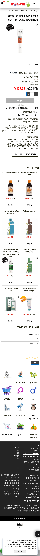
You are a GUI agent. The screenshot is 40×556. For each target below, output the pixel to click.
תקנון (17, 453)
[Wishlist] (6, 3)
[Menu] (38, 3)
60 (33, 198)
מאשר (20, 552)
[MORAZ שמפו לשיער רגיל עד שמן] (10, 311)
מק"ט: (35, 77)
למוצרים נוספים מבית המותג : (28, 73)
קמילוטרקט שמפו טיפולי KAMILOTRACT (29, 251)
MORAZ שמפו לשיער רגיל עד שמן (11, 289)
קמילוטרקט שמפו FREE (29, 211)
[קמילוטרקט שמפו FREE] (29, 234)
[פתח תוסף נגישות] (37, 534)
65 (13, 276)
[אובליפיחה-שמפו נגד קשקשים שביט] (29, 195)
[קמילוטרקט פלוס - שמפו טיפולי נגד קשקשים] (10, 234)
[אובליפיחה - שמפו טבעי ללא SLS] (10, 195)
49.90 (29, 237)
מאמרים (17, 450)
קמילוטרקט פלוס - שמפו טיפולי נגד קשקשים (11, 212)
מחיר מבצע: (31, 88)
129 (32, 84)
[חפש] (34, 3)
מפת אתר (36, 459)
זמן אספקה (16, 456)
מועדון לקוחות (35, 448)
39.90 (28, 198)
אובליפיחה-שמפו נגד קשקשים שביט (29, 173)
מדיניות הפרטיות (32, 548)
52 (9, 275)
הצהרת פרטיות (35, 467)
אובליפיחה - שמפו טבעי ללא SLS (10, 172)
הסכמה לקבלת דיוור (33, 470)
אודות (37, 445)
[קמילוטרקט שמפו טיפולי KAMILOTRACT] (29, 273)
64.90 (33, 314)
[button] (29, 205)
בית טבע (36, 451)
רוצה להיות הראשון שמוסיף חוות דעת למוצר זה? (22, 108)
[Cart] (2, 3)
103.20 (20, 88)
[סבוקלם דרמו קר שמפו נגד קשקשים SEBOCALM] (29, 311)
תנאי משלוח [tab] (17, 154)
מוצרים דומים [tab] (31, 154)
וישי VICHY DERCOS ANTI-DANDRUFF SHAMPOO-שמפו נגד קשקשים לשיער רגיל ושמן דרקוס (11, 253)
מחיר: (36, 84)
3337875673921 (27, 77)
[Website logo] (20, 4)
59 (14, 198)
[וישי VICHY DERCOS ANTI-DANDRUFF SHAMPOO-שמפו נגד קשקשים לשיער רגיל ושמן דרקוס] (10, 273)
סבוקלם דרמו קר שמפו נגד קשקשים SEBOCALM (29, 289)
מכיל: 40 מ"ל (33, 64)
